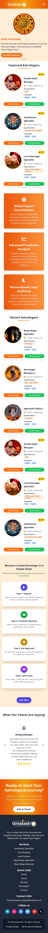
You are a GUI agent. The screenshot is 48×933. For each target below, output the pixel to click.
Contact (24, 890)
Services (24, 882)
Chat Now (36, 104)
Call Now (14, 104)
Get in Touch (24, 809)
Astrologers (24, 886)
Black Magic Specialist (24, 860)
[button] (22, 59)
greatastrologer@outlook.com (27, 900)
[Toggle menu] (43, 4)
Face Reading (24, 852)
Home (24, 874)
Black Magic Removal (24, 864)
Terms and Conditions (32, 926)
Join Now (24, 700)
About (24, 878)
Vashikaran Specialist (24, 848)
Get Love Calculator (11, 55)
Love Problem (24, 856)
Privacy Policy (12, 926)
